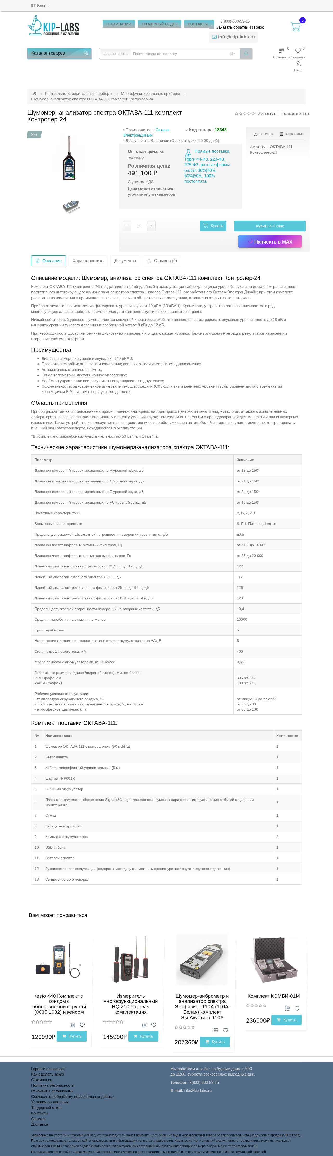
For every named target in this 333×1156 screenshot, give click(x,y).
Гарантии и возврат (48, 1068)
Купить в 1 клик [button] (270, 226)
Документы (125, 261)
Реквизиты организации (52, 1091)
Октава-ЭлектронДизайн (235, 292)
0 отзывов (267, 113)
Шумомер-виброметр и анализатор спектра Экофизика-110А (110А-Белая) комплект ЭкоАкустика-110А (202, 1006)
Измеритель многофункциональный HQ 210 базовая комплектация (130, 1004)
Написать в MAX (272, 242)
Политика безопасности (52, 1085)
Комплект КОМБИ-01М (274, 996)
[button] (298, 66)
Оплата (38, 1119)
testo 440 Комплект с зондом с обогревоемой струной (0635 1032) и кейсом (59, 1004)
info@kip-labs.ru (236, 36)
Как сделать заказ (47, 1074)
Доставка (39, 1124)
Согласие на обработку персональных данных (73, 1096)
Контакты (39, 1113)
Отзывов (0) (165, 261)
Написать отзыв (295, 113)
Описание (52, 261)
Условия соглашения (50, 1102)
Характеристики (88, 261)
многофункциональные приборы (60, 311)
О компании (41, 1080)
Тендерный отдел (47, 1107)
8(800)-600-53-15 (235, 21)
